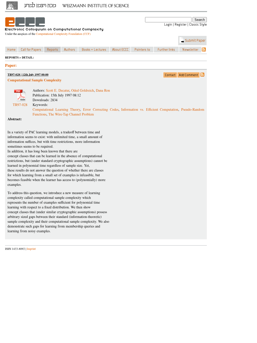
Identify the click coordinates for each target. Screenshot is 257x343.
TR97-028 (20, 102)
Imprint (31, 249)
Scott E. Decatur (57, 90)
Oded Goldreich (82, 90)
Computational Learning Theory (56, 109)
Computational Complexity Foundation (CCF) (63, 34)
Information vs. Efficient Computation (149, 109)
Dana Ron (103, 90)
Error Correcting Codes (100, 109)
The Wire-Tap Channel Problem (71, 114)
